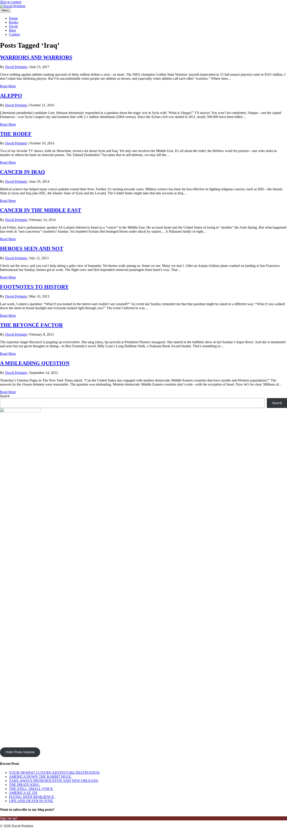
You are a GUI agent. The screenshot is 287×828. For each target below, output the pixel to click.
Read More (8, 86)
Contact (14, 34)
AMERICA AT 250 (23, 793)
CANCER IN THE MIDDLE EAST (40, 210)
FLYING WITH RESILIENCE (32, 797)
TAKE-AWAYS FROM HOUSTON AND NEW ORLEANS (54, 781)
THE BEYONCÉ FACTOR (31, 325)
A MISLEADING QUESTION (35, 363)
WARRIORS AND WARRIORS (36, 57)
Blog (12, 30)
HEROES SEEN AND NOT (31, 248)
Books (13, 22)
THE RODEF (16, 134)
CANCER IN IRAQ (22, 172)
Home (13, 18)
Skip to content (10, 2)
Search (5, 396)
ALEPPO (11, 96)
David (13, 26)
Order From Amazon (20, 752)
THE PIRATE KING (24, 785)
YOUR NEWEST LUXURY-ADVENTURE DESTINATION (54, 772)
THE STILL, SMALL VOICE (31, 789)
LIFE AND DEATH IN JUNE (31, 801)
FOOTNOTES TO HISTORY (34, 287)
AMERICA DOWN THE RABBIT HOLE (40, 777)
